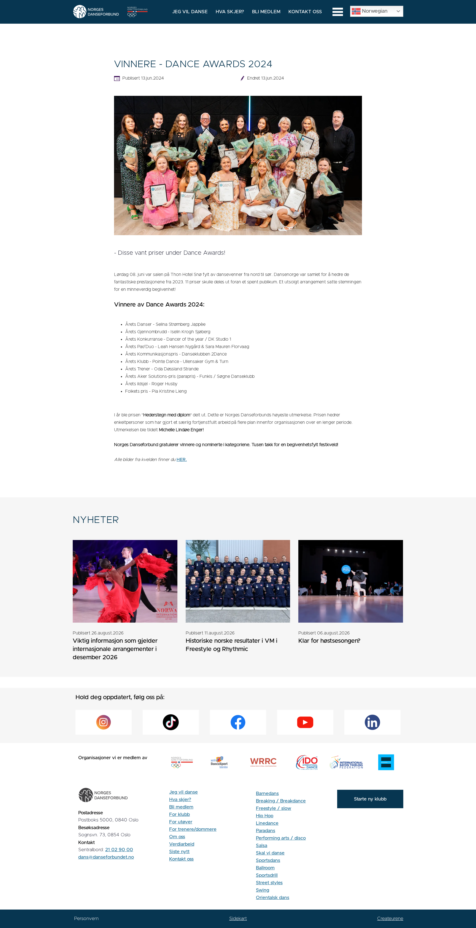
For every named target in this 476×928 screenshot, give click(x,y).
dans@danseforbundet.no (106, 857)
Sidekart (238, 918)
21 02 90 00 (119, 849)
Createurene (390, 918)
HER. (182, 459)
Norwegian (374, 10)
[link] (125, 604)
